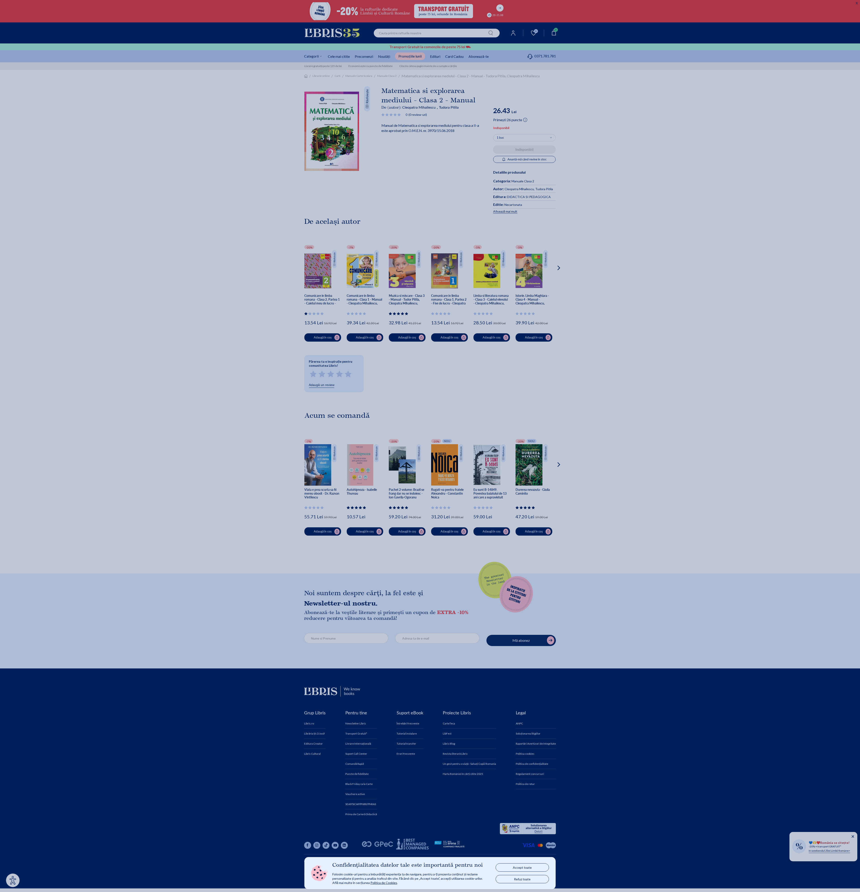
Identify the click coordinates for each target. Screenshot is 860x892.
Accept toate (522, 867)
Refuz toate (522, 879)
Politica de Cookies (383, 883)
